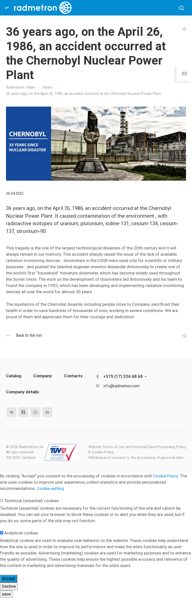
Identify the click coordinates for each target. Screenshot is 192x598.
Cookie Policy (165, 475)
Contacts (73, 375)
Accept (8, 578)
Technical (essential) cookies (31, 500)
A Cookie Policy (101, 452)
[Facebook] (23, 412)
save (6, 593)
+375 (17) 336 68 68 (123, 376)
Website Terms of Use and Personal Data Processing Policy (137, 447)
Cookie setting (50, 488)
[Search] (181, 8)
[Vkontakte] (11, 412)
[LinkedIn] (47, 412)
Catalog (13, 375)
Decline (9, 586)
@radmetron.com (125, 386)
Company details (22, 391)
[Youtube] (35, 412)
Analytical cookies (21, 532)
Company (42, 375)
